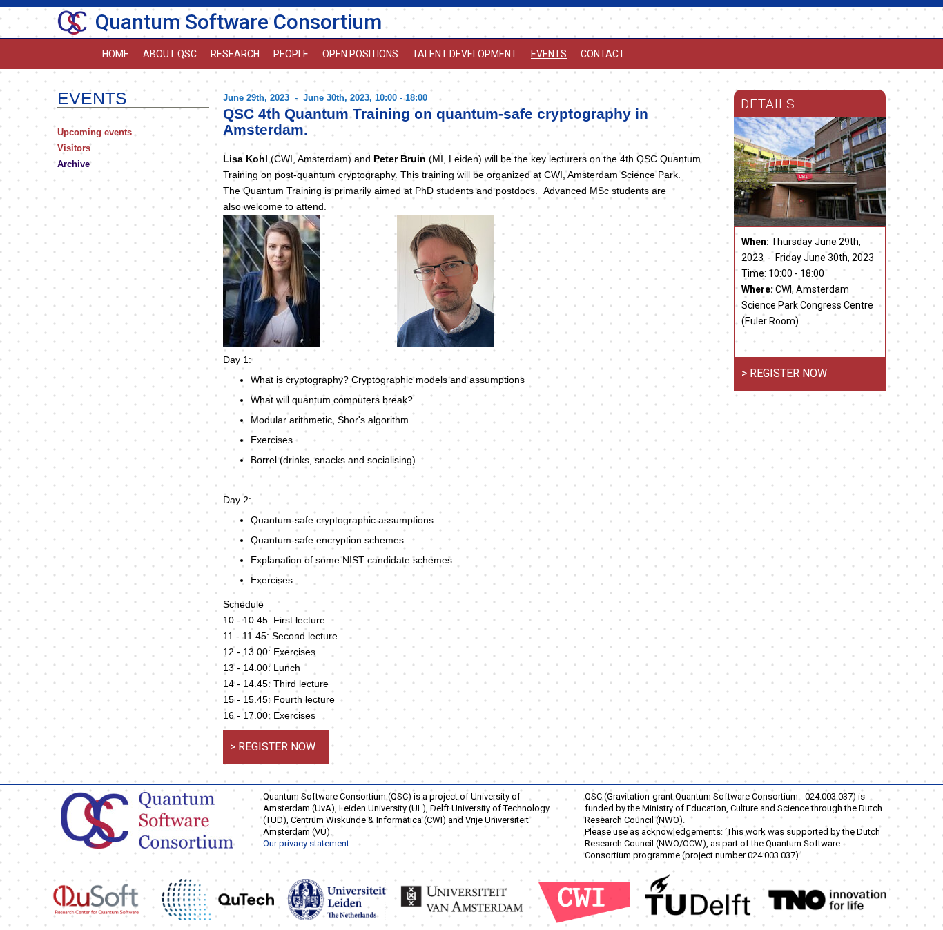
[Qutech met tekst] (218, 898)
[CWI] (584, 898)
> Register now (272, 746)
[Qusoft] (95, 898)
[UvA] (462, 898)
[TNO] (827, 898)
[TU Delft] (698, 898)
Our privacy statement (306, 843)
